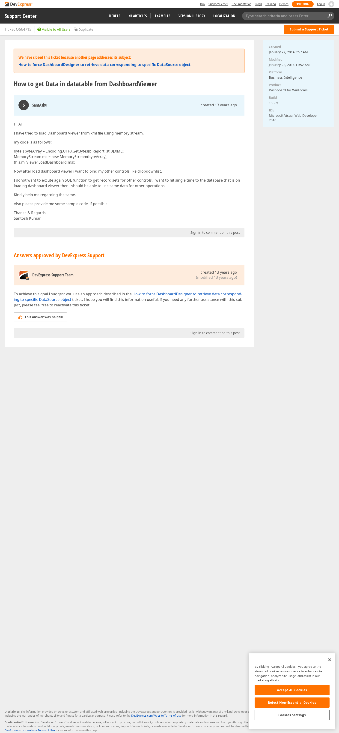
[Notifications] (331, 4)
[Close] (329, 660)
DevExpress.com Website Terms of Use (156, 716)
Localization (224, 15)
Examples (162, 15)
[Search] (329, 16)
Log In (321, 4)
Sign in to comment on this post (215, 232)
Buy (202, 4)
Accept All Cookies (292, 690)
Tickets (114, 15)
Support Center (218, 4)
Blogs (258, 4)
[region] (292, 691)
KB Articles (137, 15)
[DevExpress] (19, 4)
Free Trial (303, 4)
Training (270, 4)
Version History (191, 15)
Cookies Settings (292, 715)
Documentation (241, 4)
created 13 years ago (219, 105)
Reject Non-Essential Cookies (292, 702)
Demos (283, 4)
